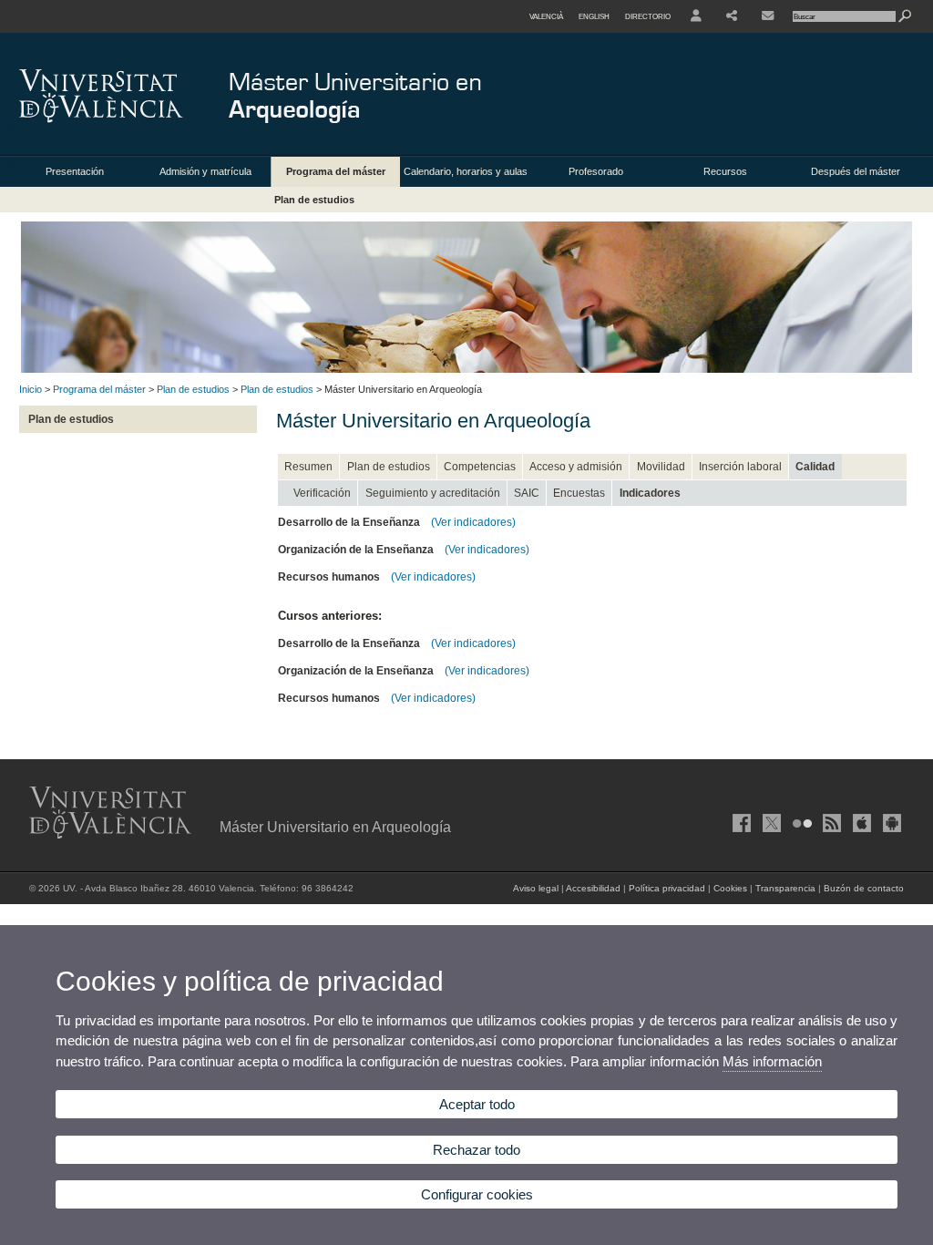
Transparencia (785, 888)
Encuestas (579, 493)
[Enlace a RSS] (830, 823)
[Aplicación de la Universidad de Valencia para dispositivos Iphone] (860, 823)
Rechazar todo (476, 1150)
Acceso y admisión (575, 466)
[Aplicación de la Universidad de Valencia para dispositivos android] (890, 823)
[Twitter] (770, 823)
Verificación (322, 493)
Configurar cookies (477, 1194)
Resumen (308, 466)
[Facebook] (740, 823)
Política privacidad (667, 888)
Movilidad (661, 466)
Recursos (725, 171)
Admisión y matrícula (205, 171)
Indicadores (650, 493)
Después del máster (855, 171)
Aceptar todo (477, 1104)
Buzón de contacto (864, 888)
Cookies (730, 888)
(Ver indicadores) (473, 522)
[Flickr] (800, 823)
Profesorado (596, 171)
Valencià (546, 16)
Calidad (815, 466)
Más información (772, 1061)
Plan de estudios (314, 199)
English (594, 16)
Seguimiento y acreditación (432, 493)
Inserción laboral (740, 466)
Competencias (480, 466)
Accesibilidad (593, 888)
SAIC (526, 493)
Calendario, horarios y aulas (466, 171)
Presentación (75, 171)
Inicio (30, 389)
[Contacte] (768, 16)
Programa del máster (335, 171)
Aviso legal (536, 888)
